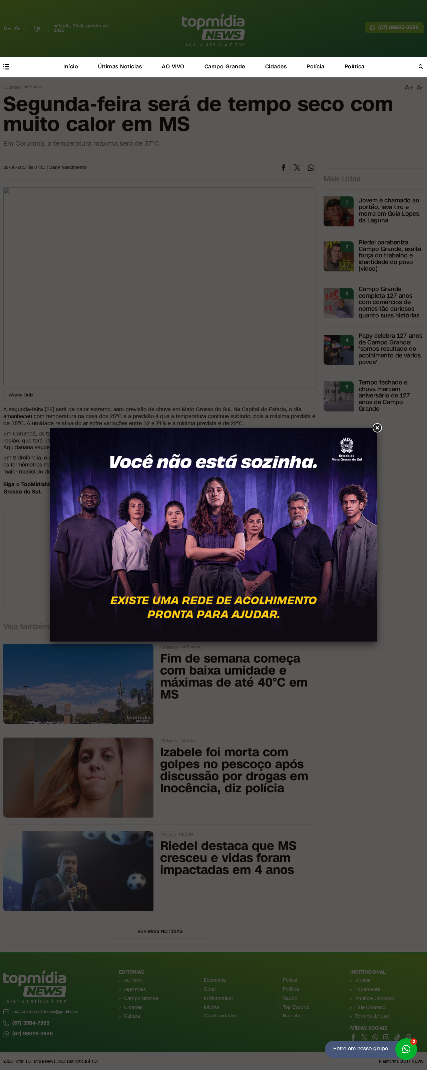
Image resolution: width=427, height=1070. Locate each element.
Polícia (316, 66)
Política (355, 66)
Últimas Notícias (120, 66)
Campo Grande (224, 66)
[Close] (377, 428)
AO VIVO (173, 66)
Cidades (276, 66)
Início (70, 66)
